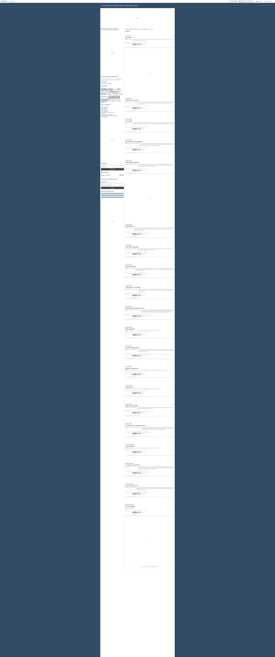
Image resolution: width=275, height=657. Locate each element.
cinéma (114, 96)
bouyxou (119, 100)
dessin (107, 91)
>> (158, 566)
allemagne (109, 93)
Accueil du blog (103, 82)
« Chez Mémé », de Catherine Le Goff (107, 112)
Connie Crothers (103, 109)
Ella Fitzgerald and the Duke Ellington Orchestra (109, 115)
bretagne (103, 91)
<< (141, 566)
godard (109, 100)
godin (115, 100)
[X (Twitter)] (233, 1)
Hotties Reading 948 (104, 116)
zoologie (114, 92)
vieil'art (120, 91)
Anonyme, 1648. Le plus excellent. (107, 114)
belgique (103, 94)
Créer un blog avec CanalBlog (106, 83)
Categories (144, 29)
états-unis (107, 89)
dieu (113, 93)
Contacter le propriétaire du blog (109, 179)
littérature (105, 99)
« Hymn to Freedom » (104, 110)
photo (105, 92)
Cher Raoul (103, 113)
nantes (118, 92)
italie (113, 100)
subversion (114, 91)
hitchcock (109, 92)
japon (102, 92)
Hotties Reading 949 (104, 111)
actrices (121, 93)
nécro (116, 94)
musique (104, 101)
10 (155, 566)
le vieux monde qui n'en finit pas (132, 29)
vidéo (119, 89)
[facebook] (231, 1)
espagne (102, 102)
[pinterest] (235, 1)
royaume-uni (104, 96)
